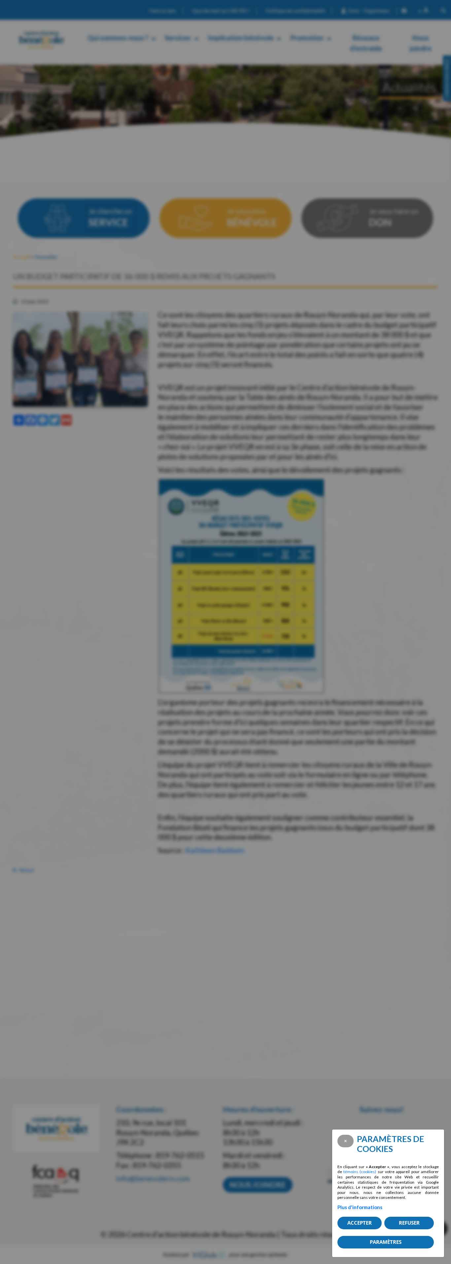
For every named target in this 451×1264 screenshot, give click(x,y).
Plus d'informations (359, 1207)
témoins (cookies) (359, 1171)
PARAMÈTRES (385, 1242)
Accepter (359, 1222)
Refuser (409, 1222)
